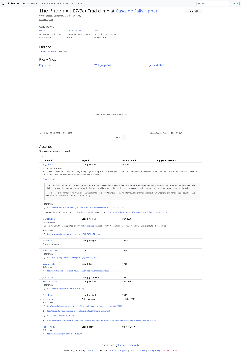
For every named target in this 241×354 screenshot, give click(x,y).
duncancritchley (74, 30)
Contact (114, 350)
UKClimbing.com (46, 19)
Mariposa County (73, 15)
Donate (69, 3)
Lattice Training (127, 345)
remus (42, 30)
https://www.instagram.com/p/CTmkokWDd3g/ (65, 288)
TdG (96, 30)
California (58, 15)
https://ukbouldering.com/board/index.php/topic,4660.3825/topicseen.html (77, 311)
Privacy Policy (153, 350)
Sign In (78, 3)
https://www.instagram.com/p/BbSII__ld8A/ (63, 334)
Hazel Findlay (49, 326)
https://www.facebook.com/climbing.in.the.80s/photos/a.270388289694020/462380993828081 (85, 271)
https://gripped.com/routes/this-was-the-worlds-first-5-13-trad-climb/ (137, 212)
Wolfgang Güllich (104, 65)
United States (45, 15)
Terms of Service (137, 350)
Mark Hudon (49, 218)
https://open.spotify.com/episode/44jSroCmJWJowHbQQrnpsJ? (71, 257)
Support (124, 350)
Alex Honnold (49, 299)
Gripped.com (48, 179)
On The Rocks (49, 51)
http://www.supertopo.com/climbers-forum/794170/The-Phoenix (72, 234)
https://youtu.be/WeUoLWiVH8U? (59, 315)
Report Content (169, 350)
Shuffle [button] (50, 3)
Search (234, 3)
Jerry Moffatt (157, 65)
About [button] (60, 3)
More (193, 11)
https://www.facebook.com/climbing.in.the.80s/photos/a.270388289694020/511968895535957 (85, 207)
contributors (92, 350)
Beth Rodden (49, 295)
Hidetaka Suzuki (50, 281)
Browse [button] (32, 3)
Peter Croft (48, 240)
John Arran (48, 277)
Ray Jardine (45, 65)
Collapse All (46, 156)
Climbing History (15, 3)
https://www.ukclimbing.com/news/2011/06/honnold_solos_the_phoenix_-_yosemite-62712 (83, 306)
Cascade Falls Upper (137, 11)
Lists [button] (41, 3)
